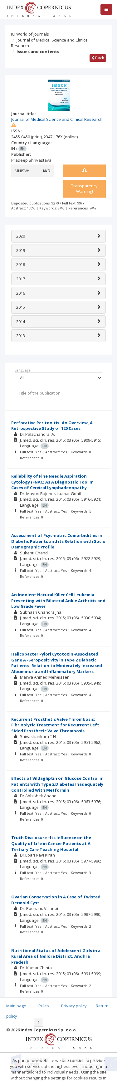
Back (99, 58)
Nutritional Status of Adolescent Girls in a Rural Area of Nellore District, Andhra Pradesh (55, 956)
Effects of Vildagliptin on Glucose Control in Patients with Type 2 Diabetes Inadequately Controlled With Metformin (57, 784)
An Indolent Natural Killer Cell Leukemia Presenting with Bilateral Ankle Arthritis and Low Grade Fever (58, 600)
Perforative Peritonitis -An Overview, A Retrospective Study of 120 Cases (52, 425)
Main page (16, 1006)
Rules (43, 1006)
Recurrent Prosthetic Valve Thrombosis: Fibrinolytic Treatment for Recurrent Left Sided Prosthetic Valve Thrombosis (55, 725)
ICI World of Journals (30, 34)
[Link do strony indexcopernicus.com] (58, 1040)
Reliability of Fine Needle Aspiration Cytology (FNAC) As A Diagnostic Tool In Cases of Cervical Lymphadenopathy (52, 481)
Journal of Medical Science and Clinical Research (50, 43)
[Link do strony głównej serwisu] (38, 9)
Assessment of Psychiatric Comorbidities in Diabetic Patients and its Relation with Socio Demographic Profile (58, 541)
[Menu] (106, 9)
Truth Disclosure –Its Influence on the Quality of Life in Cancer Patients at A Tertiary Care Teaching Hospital (51, 843)
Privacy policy (74, 1006)
